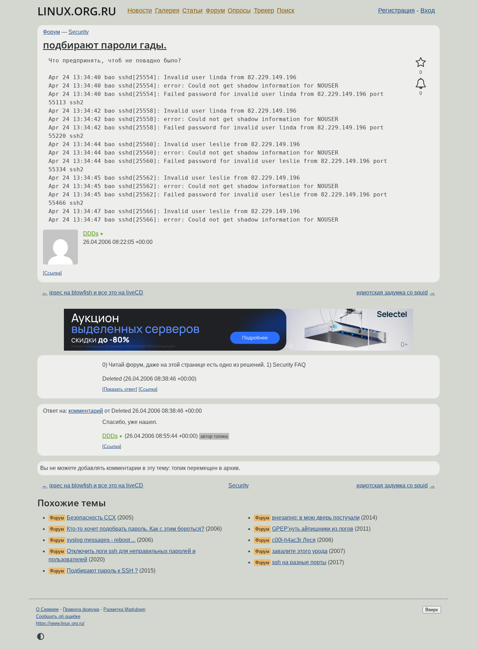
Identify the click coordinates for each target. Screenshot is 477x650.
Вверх (431, 609)
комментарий (85, 411)
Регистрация (396, 10)
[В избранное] (420, 62)
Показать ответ (120, 389)
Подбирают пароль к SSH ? (102, 571)
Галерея (167, 10)
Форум (215, 10)
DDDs (90, 234)
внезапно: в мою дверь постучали (316, 518)
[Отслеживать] (420, 83)
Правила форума (81, 609)
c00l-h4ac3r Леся (294, 540)
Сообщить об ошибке (58, 616)
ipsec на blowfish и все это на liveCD (96, 293)
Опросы (239, 10)
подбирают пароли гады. (105, 44)
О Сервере (47, 609)
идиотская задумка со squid (392, 293)
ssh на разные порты (299, 562)
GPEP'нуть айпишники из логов (312, 529)
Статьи (192, 10)
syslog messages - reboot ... (101, 540)
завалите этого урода (300, 551)
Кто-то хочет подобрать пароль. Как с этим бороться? (135, 529)
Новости (139, 10)
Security (78, 32)
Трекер (264, 10)
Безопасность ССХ (91, 518)
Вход (427, 10)
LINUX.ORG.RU (76, 10)
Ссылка (52, 273)
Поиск (285, 10)
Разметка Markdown (124, 609)
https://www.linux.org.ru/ (60, 623)
